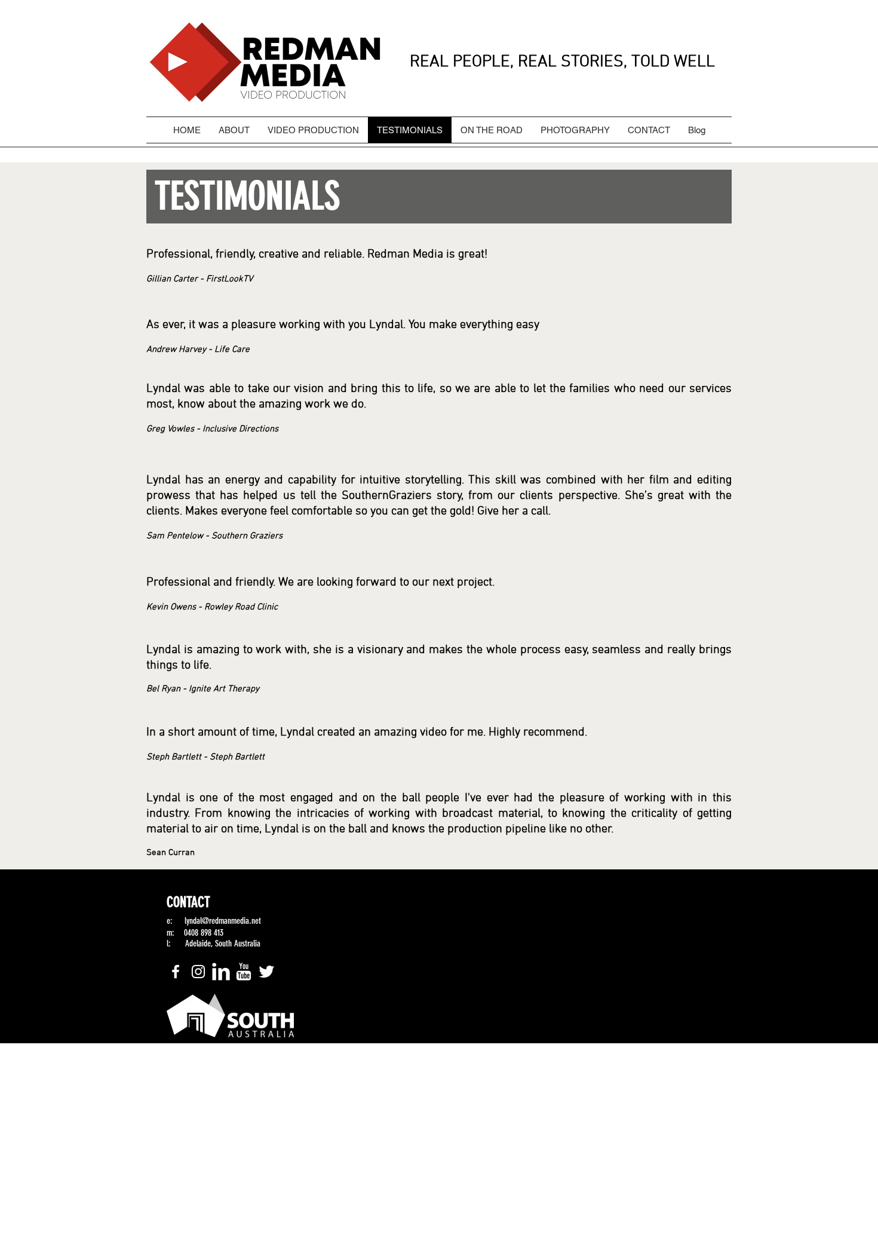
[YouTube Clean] (244, 972)
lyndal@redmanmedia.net (223, 920)
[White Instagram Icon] (198, 972)
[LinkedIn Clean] (221, 972)
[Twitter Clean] (266, 972)
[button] (439, 196)
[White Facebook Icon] (176, 972)
